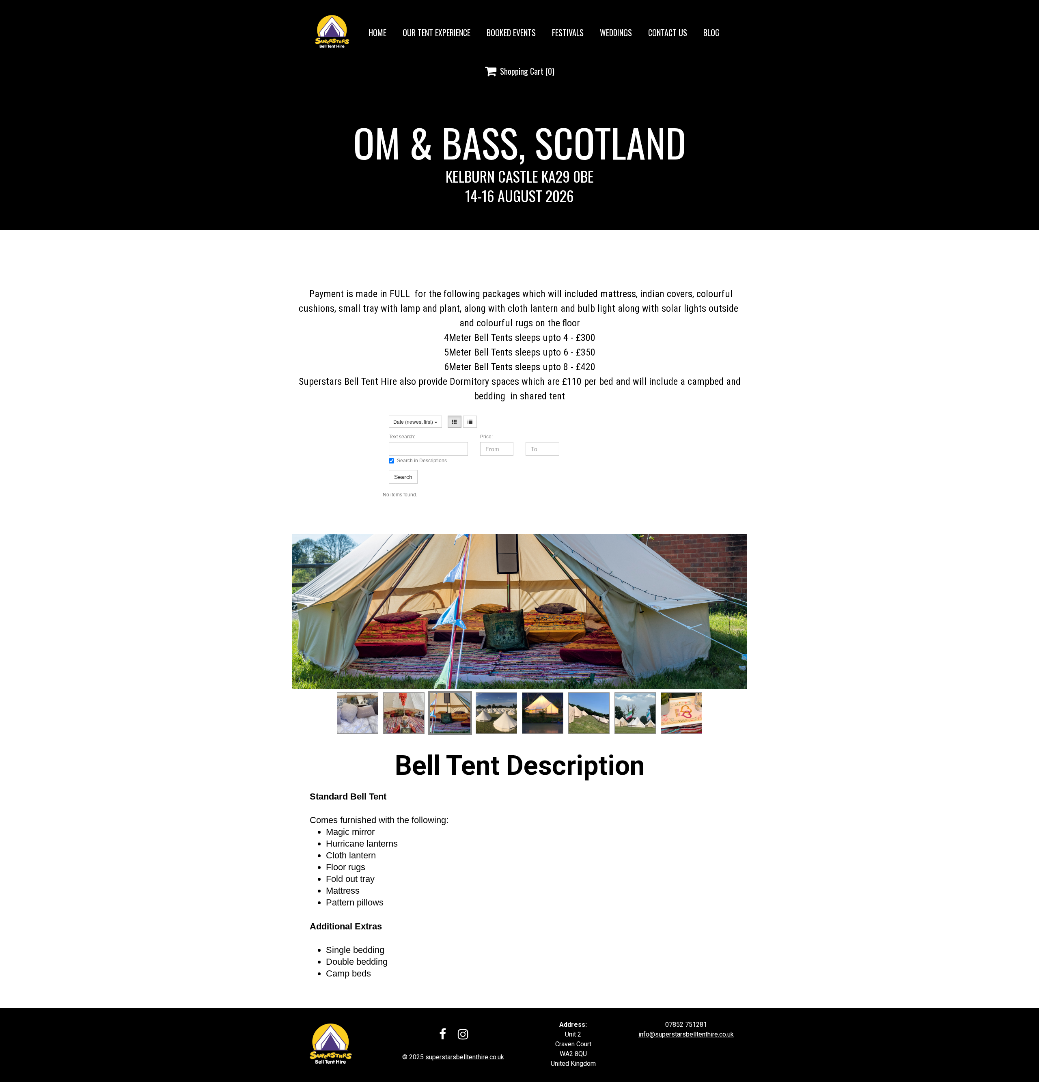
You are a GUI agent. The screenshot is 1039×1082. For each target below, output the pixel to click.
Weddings (616, 32)
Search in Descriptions (422, 460)
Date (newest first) (413, 421)
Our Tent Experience (436, 32)
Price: (486, 437)
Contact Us (667, 32)
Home (377, 32)
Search (403, 477)
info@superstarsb (664, 1034)
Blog (711, 32)
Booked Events (511, 32)
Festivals (568, 32)
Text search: (402, 437)
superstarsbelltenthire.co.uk (464, 1057)
